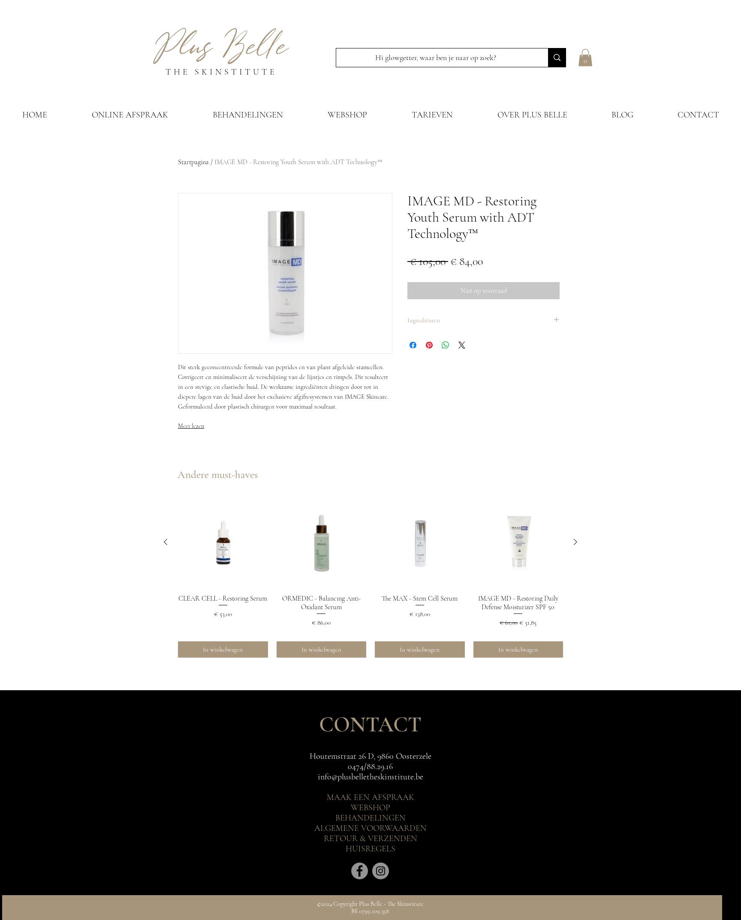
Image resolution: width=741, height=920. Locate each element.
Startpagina (193, 162)
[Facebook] (359, 871)
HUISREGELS (370, 849)
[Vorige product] (165, 542)
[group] (370, 577)
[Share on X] (462, 345)
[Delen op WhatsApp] (445, 345)
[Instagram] (380, 871)
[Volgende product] (575, 542)
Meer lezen (191, 426)
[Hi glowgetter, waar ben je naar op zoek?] (557, 57)
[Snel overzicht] (223, 542)
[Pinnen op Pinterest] (429, 345)
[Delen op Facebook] (413, 345)
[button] (585, 57)
